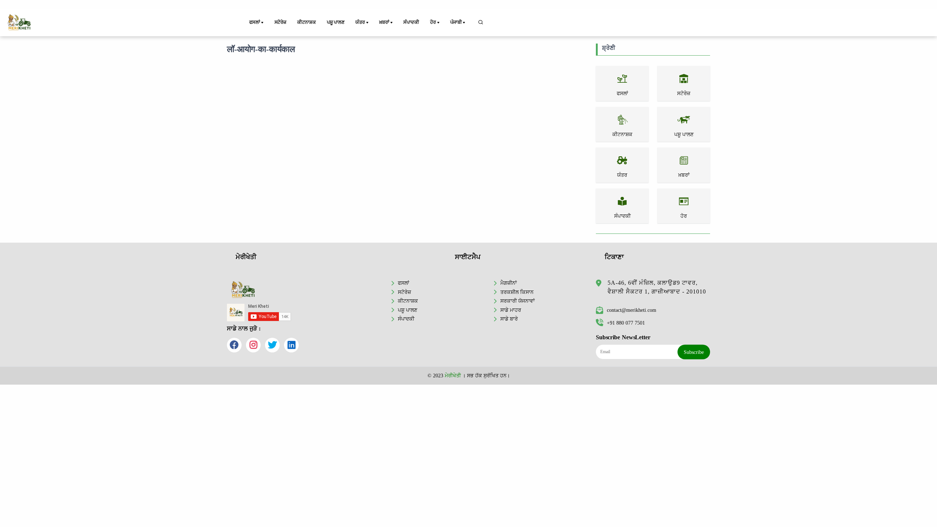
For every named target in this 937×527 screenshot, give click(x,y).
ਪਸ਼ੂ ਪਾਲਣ (335, 22)
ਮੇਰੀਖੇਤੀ (453, 375)
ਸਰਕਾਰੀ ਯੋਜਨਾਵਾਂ (517, 301)
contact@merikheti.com (631, 310)
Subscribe (694, 352)
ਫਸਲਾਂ (403, 283)
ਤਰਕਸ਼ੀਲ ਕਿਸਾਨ (517, 292)
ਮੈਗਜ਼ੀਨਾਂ (508, 283)
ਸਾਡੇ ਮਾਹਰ (510, 310)
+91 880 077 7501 (626, 323)
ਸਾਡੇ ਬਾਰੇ (509, 319)
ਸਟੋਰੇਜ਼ (280, 22)
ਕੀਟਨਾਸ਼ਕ (306, 22)
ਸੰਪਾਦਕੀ (411, 22)
